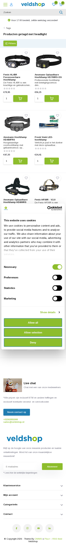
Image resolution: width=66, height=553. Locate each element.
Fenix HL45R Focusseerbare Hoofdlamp (11, 77)
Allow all (33, 322)
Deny (33, 342)
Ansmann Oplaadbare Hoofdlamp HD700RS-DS (48, 75)
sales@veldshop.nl (13, 422)
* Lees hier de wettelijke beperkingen (20, 473)
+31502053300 (10, 419)
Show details (48, 312)
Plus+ (47, 539)
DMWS (38, 539)
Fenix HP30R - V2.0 (45, 199)
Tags (8, 28)
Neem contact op (16, 412)
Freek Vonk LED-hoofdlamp (44, 138)
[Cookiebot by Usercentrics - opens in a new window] (47, 208)
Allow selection (33, 332)
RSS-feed (57, 539)
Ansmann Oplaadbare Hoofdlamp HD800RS (15, 200)
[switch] (57, 277)
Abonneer (52, 466)
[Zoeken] (61, 12)
